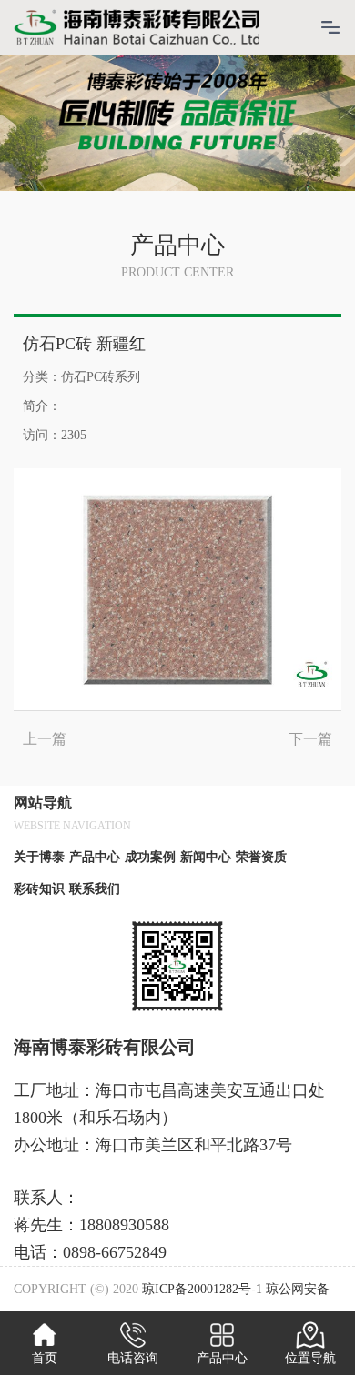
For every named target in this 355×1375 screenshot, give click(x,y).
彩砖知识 (39, 889)
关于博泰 (39, 857)
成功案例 (150, 857)
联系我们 (94, 889)
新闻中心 (205, 857)
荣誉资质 (261, 857)
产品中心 (94, 857)
